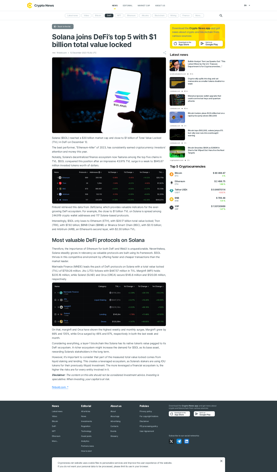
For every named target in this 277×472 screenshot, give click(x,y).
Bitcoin (98, 15)
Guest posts (86, 436)
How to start (86, 451)
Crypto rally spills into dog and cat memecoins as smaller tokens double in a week (206, 81)
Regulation (85, 426)
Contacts (114, 426)
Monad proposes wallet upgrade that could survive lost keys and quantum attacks (204, 98)
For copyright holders (149, 416)
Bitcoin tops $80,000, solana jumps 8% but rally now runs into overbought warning (205, 133)
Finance (185, 15)
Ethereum (131, 15)
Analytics (85, 441)
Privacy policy (146, 411)
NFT (119, 15)
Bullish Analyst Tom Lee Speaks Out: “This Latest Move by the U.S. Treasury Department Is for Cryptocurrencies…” (206, 64)
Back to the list (64, 26)
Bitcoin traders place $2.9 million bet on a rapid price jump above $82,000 (206, 114)
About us (160, 5)
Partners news (87, 446)
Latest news (72, 15)
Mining (173, 15)
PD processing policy (149, 426)
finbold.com (59, 387)
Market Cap (144, 5)
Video (86, 15)
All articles (85, 411)
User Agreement (147, 431)
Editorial (128, 5)
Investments (86, 421)
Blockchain (159, 15)
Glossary (114, 436)
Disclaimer (144, 421)
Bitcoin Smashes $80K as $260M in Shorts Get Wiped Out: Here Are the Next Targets (206, 150)
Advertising (115, 421)
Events (113, 431)
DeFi (54, 426)
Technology (86, 431)
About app (114, 416)
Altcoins (145, 15)
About (113, 411)
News (115, 5)
